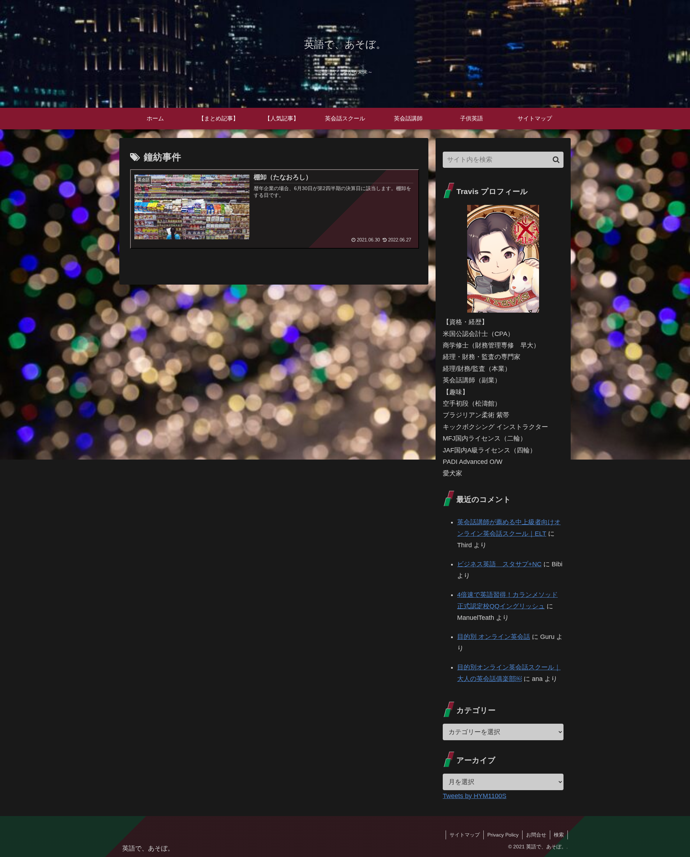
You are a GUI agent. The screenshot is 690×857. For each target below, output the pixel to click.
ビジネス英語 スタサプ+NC (499, 564)
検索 (559, 835)
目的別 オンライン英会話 (493, 636)
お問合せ (536, 835)
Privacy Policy (503, 835)
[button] (556, 160)
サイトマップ (465, 835)
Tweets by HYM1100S (474, 796)
